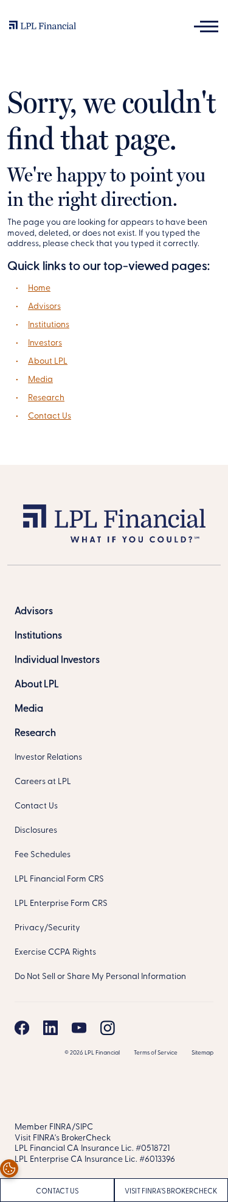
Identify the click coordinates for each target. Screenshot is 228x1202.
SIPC (84, 1127)
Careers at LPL (43, 782)
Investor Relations (48, 757)
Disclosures (36, 830)
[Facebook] (22, 1027)
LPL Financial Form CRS (59, 879)
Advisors (44, 306)
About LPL (47, 361)
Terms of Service (156, 1053)
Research (46, 398)
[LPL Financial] (42, 28)
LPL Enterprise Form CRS (61, 903)
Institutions (48, 325)
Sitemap (202, 1053)
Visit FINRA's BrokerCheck (63, 1138)
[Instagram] (107, 1027)
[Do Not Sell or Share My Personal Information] (9, 1168)
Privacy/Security (47, 928)
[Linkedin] (50, 1027)
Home (39, 288)
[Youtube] (79, 1027)
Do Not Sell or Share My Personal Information (100, 976)
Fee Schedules (43, 855)
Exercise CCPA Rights (55, 952)
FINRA (60, 1127)
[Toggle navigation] (206, 26)
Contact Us (49, 416)
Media (40, 379)
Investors (45, 343)
